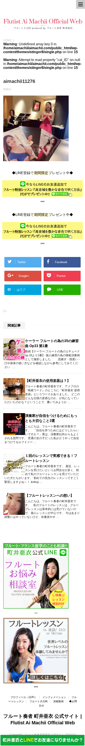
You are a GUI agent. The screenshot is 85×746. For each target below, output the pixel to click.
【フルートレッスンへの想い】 (49, 495)
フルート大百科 (38, 701)
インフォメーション (54, 697)
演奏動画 (58, 701)
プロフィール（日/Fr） (23, 697)
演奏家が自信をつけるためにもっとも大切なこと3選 (51, 418)
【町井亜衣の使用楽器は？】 (47, 381)
